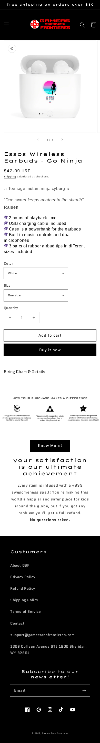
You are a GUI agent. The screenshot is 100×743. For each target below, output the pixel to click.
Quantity (11, 307)
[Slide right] (62, 139)
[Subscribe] (84, 690)
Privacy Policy (22, 576)
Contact (17, 623)
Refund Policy (22, 588)
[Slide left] (38, 139)
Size (7, 285)
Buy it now (50, 350)
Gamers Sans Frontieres (55, 733)
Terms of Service (25, 611)
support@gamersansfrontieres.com (42, 634)
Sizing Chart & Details (24, 372)
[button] (6, 25)
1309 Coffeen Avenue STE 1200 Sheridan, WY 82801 (48, 649)
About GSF (19, 565)
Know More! (50, 445)
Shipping (10, 176)
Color (8, 263)
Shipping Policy (24, 600)
